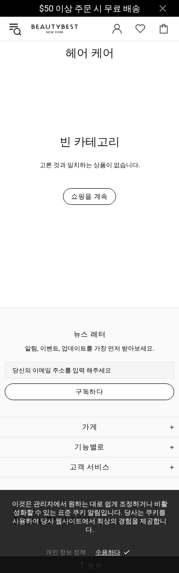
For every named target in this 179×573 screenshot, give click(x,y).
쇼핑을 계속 (89, 196)
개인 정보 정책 (66, 552)
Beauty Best (54, 28)
